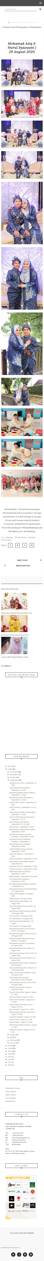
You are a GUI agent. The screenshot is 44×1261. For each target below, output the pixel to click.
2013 (10, 1059)
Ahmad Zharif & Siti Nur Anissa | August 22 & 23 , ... (21, 1005)
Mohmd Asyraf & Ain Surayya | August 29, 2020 (20, 988)
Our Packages (11, 1098)
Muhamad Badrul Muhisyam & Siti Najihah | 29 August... (21, 939)
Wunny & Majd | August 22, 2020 (21, 997)
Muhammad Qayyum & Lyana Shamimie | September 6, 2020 (21, 835)
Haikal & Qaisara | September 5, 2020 (23, 869)
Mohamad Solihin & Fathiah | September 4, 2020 (20, 872)
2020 (10, 769)
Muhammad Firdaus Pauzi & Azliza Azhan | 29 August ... (22, 930)
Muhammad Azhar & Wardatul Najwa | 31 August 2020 (23, 890)
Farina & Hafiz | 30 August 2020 (20, 916)
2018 (10, 1048)
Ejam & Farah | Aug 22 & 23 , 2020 (21, 1009)
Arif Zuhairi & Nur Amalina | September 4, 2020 (19, 880)
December (14, 772)
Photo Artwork (11, 1091)
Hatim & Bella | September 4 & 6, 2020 (23, 876)
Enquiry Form (10, 1101)
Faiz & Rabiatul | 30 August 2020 (21, 918)
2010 (10, 1065)
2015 (10, 1057)
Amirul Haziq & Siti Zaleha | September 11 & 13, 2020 (19, 823)
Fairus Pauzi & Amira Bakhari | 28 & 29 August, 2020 (22, 973)
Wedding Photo (21, 537)
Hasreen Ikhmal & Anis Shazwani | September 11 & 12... (22, 818)
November (14, 774)
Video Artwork (11, 1095)
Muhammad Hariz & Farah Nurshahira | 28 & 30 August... (21, 978)
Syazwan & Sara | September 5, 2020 (23, 866)
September (14, 780)
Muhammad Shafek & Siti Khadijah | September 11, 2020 (22, 813)
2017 (10, 1051)
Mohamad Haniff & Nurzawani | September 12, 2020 (21, 798)
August (13, 1034)
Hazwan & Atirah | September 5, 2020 (23, 859)
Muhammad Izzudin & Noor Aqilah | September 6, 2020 (22, 830)
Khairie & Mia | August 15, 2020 (20, 1019)
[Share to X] (17, 545)
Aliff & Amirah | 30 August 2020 (20, 898)
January (13, 1043)
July (11, 1037)
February (13, 1040)
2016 (10, 1054)
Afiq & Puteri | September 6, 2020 (21, 827)
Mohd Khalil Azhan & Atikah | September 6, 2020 (20, 845)
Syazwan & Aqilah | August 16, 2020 (22, 1017)
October (13, 777)
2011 (10, 1062)
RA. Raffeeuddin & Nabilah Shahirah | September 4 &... (22, 885)
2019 (10, 1046)
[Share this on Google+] (24, 545)
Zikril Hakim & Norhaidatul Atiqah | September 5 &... (22, 862)
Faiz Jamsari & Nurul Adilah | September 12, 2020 (19, 789)
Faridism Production (32, 1248)
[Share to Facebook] (10, 545)
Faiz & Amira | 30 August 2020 (20, 926)
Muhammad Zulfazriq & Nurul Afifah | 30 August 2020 (22, 912)
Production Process (13, 1088)
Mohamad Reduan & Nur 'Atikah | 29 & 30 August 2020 (22, 969)
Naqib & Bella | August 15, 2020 (20, 1022)
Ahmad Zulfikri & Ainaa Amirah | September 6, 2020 (21, 850)
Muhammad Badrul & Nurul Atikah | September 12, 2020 (22, 794)
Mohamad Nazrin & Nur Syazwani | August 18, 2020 (22, 1013)
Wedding (9, 537)
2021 (10, 766)
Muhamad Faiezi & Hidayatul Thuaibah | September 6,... (20, 840)
